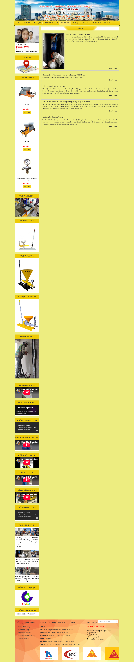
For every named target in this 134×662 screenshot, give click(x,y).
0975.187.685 (23, 47)
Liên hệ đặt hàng (23, 630)
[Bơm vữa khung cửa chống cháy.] (53, 51)
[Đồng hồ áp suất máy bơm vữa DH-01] (27, 129)
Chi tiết (26, 112)
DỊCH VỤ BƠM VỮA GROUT (26, 614)
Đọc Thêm (113, 69)
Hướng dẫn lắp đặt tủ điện (53, 117)
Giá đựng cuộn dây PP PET (27, 178)
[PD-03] (27, 92)
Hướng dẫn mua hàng (25, 633)
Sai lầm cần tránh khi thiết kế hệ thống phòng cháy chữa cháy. (66, 102)
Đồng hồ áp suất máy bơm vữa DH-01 (27, 142)
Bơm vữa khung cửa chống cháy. (78, 34)
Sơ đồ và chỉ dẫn (23, 638)
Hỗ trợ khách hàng (24, 627)
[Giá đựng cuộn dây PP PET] (27, 166)
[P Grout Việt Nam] (67, 10)
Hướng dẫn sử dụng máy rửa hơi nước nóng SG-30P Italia (64, 75)
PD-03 (27, 104)
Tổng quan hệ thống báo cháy (54, 86)
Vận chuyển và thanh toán (26, 635)
